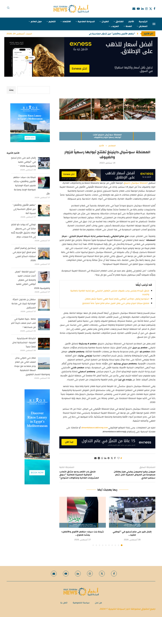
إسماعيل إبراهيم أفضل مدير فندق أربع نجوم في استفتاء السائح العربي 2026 (24, 254)
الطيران (105, 21)
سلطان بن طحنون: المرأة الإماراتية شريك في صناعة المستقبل (24, 303)
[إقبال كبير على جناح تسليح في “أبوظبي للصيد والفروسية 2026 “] (132, 512)
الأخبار (131, 21)
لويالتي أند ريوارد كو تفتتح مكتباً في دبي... (114, 34)
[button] (137, 33)
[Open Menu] (154, 23)
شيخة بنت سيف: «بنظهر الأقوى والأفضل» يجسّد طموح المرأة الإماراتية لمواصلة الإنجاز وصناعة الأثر (31, 185)
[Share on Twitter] (112, 458)
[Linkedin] (142, 8)
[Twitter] (150, 8)
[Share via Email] (95, 458)
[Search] (8, 9)
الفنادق (120, 21)
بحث (11, 90)
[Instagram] (146, 8)
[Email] (133, 8)
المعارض (143, 26)
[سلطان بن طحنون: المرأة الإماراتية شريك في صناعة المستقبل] (44, 305)
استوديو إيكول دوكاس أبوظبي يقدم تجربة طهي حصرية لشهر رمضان (117, 299)
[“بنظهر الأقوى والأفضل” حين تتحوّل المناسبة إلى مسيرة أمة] (44, 210)
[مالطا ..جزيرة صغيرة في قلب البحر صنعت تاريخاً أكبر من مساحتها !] (44, 324)
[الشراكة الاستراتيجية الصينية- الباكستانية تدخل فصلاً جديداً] (44, 344)
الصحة (129, 26)
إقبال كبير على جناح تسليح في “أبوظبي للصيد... (132, 533)
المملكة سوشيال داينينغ (136, 183)
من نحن (98, 603)
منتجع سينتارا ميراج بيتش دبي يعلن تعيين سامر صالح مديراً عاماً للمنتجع (115, 303)
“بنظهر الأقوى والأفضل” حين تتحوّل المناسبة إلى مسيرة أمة (24, 209)
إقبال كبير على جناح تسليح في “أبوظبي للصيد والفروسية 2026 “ (23, 162)
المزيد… (115, 26)
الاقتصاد (66, 21)
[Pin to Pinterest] (108, 458)
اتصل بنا (63, 603)
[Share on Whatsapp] (102, 458)
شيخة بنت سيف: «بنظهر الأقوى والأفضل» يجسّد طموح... (82, 533)
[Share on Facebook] (114, 458)
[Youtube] (138, 8)
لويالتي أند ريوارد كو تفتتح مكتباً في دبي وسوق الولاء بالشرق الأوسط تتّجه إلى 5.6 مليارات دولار (23, 230)
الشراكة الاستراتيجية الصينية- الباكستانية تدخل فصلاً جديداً (24, 342)
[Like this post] (118, 458)
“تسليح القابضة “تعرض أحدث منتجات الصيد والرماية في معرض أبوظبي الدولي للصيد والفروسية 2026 (32, 280)
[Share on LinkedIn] (105, 458)
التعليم (52, 21)
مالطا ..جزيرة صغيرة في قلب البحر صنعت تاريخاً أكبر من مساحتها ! (23, 323)
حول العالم (36, 21)
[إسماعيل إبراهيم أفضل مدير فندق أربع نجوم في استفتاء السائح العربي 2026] (44, 253)
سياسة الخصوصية (81, 603)
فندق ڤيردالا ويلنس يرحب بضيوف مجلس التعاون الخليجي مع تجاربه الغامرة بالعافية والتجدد (109, 292)
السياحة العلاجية (86, 21)
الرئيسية (143, 21)
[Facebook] (154, 8)
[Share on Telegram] (99, 458)
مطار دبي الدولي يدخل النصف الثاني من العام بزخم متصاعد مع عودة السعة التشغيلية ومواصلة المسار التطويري (32, 366)
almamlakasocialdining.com (94, 428)
